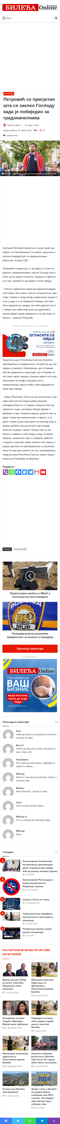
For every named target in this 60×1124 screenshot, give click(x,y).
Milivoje (20, 774)
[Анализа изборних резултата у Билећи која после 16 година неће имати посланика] (44, 1043)
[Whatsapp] (12, 472)
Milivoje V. (21, 816)
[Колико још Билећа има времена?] (16, 1078)
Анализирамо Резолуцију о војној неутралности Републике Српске (38, 883)
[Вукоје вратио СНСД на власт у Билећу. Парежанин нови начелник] (16, 969)
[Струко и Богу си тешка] (11, 904)
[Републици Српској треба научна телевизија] (11, 933)
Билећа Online (14, 125)
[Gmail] (37, 472)
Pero (18, 731)
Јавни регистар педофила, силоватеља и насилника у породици (38, 917)
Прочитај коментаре (30, 648)
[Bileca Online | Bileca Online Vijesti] (30, 7)
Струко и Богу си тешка (36, 899)
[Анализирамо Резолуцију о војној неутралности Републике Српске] (11, 887)
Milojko (20, 788)
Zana (19, 802)
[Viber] (5, 472)
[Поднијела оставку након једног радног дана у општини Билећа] (44, 1008)
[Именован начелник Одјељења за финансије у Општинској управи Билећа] (44, 969)
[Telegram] (30, 472)
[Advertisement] (30, 56)
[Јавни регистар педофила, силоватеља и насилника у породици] (11, 916)
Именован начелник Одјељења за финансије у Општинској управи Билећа (42, 985)
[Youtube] (43, 472)
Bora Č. (20, 745)
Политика (8, 94)
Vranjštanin (22, 759)
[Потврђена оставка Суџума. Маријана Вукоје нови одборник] (16, 1008)
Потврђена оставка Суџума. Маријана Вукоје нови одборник (15, 1021)
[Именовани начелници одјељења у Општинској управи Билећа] (16, 1043)
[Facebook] (18, 472)
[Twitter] (24, 472)
